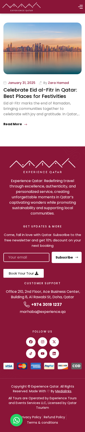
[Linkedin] (54, 353)
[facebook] (31, 342)
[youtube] (42, 353)
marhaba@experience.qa (43, 311)
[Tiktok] (31, 353)
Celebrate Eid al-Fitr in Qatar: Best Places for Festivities (40, 93)
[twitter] (54, 342)
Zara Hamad (58, 83)
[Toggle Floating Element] (16, 420)
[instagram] (42, 342)
